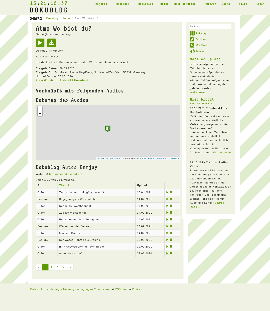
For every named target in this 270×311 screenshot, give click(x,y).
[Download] (52, 44)
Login (260, 3)
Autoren (210, 3)
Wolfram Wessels (201, 103)
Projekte (101, 3)
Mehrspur (123, 3)
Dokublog (52, 18)
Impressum (104, 289)
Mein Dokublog (185, 3)
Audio (66, 18)
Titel (62, 185)
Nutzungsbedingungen (78, 289)
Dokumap (201, 33)
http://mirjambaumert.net (65, 173)
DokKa (227, 3)
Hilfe (244, 3)
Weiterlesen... (199, 92)
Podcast (201, 51)
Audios (164, 3)
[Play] (41, 44)
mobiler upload (205, 59)
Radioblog (145, 3)
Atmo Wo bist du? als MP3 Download (62, 80)
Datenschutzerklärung (45, 289)
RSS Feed (201, 45)
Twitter (200, 39)
